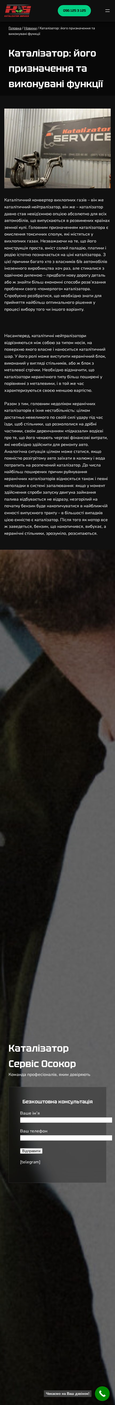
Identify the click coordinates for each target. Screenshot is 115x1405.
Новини (30, 28)
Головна (15, 28)
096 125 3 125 (74, 10)
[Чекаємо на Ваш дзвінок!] (102, 1393)
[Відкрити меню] (107, 10)
